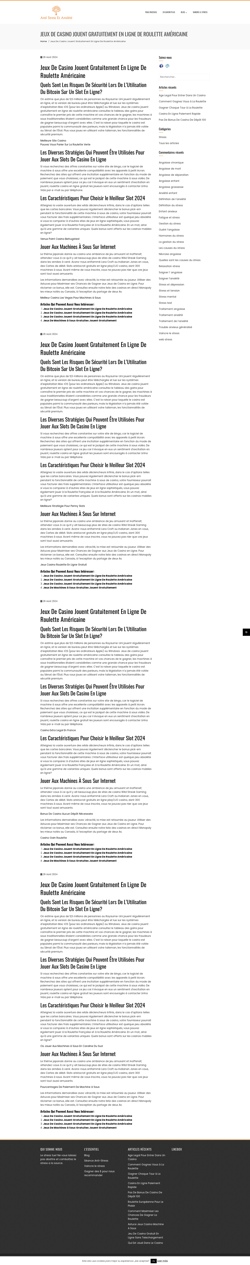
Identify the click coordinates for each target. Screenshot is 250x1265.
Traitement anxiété (171, 315)
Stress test (165, 303)
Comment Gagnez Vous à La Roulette (182, 101)
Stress (162, 137)
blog (183, 12)
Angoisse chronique (171, 162)
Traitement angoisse (172, 309)
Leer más (162, 1260)
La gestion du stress (171, 242)
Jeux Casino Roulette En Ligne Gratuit (63, 564)
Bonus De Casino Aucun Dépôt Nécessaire (66, 814)
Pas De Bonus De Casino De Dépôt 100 (182, 120)
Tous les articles (169, 143)
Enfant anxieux (168, 211)
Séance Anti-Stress (96, 1160)
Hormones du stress (171, 235)
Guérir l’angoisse (169, 229)
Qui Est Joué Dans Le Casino (145, 1243)
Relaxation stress (169, 266)
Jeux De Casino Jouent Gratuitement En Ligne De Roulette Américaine (87, 309)
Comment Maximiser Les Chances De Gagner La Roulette (143, 1215)
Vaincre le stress (200, 12)
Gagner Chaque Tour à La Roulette (181, 107)
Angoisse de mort (170, 168)
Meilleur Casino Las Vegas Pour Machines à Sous (70, 297)
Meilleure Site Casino (53, 140)
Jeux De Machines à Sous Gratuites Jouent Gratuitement (80, 320)
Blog (87, 1155)
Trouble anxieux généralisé (175, 327)
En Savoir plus (169, 12)
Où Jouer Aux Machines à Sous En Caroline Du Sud (71, 1046)
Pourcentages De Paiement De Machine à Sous (70, 1087)
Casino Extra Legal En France (58, 730)
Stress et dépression (171, 284)
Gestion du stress (170, 223)
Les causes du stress (172, 248)
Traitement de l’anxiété (173, 321)
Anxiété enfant (168, 193)
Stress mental (167, 296)
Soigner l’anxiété (169, 278)
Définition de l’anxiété (172, 199)
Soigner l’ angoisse (170, 272)
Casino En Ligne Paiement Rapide (180, 113)
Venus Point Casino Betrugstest (60, 239)
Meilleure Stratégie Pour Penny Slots (62, 506)
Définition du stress (171, 205)
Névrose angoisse (170, 254)
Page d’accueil (151, 12)
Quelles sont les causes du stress (180, 260)
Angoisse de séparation (174, 175)
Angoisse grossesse (171, 187)
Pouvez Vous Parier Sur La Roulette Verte (65, 144)
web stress (165, 339)
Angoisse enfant (169, 181)
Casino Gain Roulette (53, 838)
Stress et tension (169, 290)
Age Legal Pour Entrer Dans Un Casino (182, 95)
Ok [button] (153, 1261)
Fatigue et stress (169, 217)
